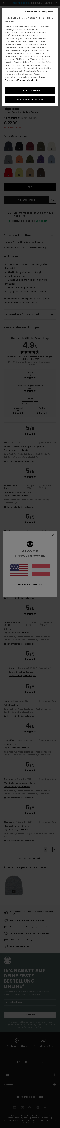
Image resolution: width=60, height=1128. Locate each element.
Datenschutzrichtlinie (28, 80)
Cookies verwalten (30, 90)
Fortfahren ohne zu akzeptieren (38, 12)
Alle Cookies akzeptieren (30, 99)
